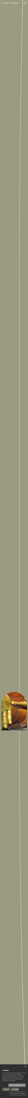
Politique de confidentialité (16, 1085)
